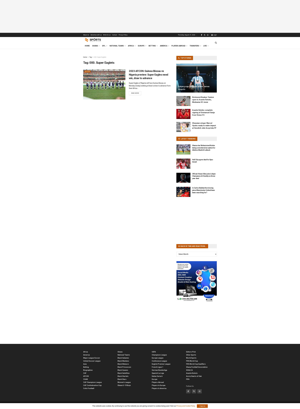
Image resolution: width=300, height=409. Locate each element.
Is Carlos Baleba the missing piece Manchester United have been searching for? (203, 190)
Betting (152, 46)
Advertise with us (96, 35)
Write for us (107, 35)
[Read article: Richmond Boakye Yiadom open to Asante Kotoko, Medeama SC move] (183, 101)
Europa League (157, 358)
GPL (103, 46)
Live (205, 46)
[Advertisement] (150, 16)
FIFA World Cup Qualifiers (196, 364)
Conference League (159, 361)
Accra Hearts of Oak (194, 376)
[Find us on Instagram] (199, 391)
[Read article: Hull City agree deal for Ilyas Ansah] (183, 164)
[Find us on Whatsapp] (207, 35)
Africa (131, 46)
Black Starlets (123, 376)
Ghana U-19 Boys (124, 385)
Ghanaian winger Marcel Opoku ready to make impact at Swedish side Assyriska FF (204, 125)
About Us (86, 35)
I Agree (202, 406)
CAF (84, 373)
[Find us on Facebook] (201, 35)
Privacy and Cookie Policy (185, 406)
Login (215, 35)
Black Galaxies (123, 358)
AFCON (87, 71)
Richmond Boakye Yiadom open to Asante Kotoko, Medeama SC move (203, 99)
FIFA (187, 379)
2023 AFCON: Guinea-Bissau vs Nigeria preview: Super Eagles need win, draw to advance (148, 75)
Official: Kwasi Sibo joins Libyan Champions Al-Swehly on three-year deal (204, 176)
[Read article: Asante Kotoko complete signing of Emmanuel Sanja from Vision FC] (183, 114)
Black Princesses (124, 367)
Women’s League (124, 382)
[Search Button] (216, 43)
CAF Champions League (92, 382)
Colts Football (88, 388)
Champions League (159, 355)
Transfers (194, 46)
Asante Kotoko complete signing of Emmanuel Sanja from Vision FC (203, 112)
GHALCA (189, 370)
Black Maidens (123, 361)
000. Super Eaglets (100, 57)
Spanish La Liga (158, 373)
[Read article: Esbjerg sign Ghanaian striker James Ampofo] (196, 78)
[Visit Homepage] (93, 40)
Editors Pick (191, 352)
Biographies (88, 370)
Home (87, 46)
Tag (90, 57)
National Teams (117, 46)
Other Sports (191, 355)
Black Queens (123, 370)
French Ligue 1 (157, 367)
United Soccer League (91, 361)
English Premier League (161, 364)
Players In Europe (158, 385)
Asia (85, 364)
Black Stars (122, 379)
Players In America (159, 388)
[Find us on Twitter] (204, 35)
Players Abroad (178, 46)
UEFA (154, 352)
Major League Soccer (91, 358)
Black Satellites (124, 373)
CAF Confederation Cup (92, 385)
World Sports (191, 358)
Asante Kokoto (192, 373)
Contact (114, 35)
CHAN (85, 379)
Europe (141, 46)
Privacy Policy (123, 35)
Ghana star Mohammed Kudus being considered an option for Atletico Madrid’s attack (203, 148)
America (163, 46)
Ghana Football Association (197, 367)
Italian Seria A (157, 376)
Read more (136, 93)
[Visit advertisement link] (196, 281)
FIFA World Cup (192, 361)
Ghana (95, 46)
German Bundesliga (159, 370)
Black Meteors (123, 364)
